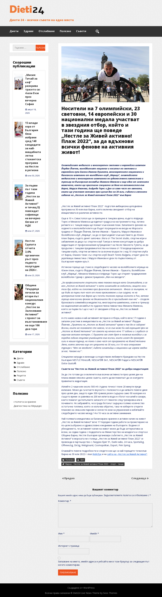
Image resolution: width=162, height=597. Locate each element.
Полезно (65, 31)
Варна (68, 464)
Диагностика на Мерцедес (28, 405)
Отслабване (47, 31)
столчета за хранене (25, 401)
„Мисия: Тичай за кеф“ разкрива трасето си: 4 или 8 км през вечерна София (32, 89)
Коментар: (64, 500)
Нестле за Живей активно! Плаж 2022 (91, 464)
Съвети (81, 31)
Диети (14, 31)
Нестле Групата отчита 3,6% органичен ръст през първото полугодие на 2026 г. (32, 255)
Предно (69, 478)
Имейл (94, 533)
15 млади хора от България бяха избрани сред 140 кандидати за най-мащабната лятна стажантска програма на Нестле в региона (33, 146)
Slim (82, 459)
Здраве (29, 31)
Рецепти (21, 375)
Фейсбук (96, 454)
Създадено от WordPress (81, 587)
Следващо (138, 478)
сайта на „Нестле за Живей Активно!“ (127, 454)
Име (61, 533)
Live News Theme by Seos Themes (99, 592)
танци (121, 464)
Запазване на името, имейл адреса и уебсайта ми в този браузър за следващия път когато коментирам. (103, 563)
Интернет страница (68, 545)
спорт (113, 464)
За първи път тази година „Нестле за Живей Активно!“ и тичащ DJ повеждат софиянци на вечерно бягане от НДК (32, 205)
